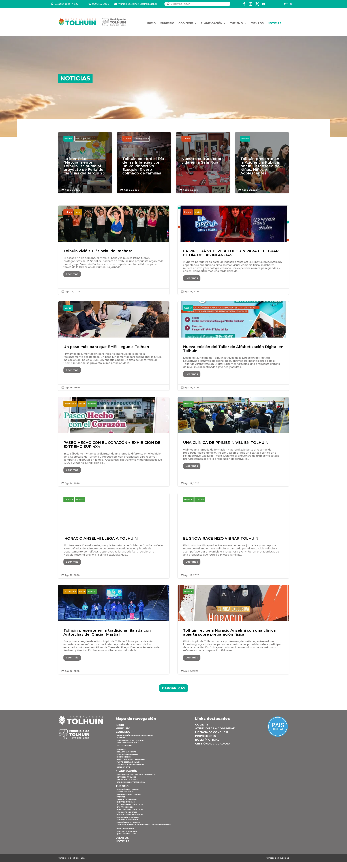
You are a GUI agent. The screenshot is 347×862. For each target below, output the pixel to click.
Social (78, 212)
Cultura (127, 138)
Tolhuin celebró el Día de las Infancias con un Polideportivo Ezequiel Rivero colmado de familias (144, 167)
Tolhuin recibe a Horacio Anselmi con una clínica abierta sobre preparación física (233, 629)
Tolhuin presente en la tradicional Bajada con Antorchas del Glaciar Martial (113, 629)
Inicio (151, 23)
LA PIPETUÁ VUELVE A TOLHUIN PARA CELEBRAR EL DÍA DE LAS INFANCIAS (233, 250)
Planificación (211, 23)
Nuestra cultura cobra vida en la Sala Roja (203, 162)
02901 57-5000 (100, 4)
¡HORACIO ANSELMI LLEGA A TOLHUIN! (113, 535)
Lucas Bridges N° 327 (66, 4)
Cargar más (173, 688)
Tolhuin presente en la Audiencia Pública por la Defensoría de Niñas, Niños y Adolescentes (262, 167)
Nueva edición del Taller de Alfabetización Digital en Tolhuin (233, 346)
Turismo (236, 23)
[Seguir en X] (257, 4)
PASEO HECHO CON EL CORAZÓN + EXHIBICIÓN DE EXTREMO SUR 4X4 (113, 441)
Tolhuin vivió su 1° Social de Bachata (113, 250)
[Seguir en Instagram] (250, 4)
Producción (70, 403)
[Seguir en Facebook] (244, 4)
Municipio (167, 23)
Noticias (274, 23)
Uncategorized (82, 138)
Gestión (68, 138)
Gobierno (185, 23)
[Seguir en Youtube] (263, 4)
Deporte (188, 403)
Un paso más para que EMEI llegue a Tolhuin (113, 346)
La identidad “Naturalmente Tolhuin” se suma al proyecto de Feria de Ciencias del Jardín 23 (85, 167)
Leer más (72, 274)
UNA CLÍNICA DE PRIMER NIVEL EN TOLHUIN (233, 441)
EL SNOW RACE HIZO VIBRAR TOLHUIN (233, 535)
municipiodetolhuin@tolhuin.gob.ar (137, 4)
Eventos (257, 23)
